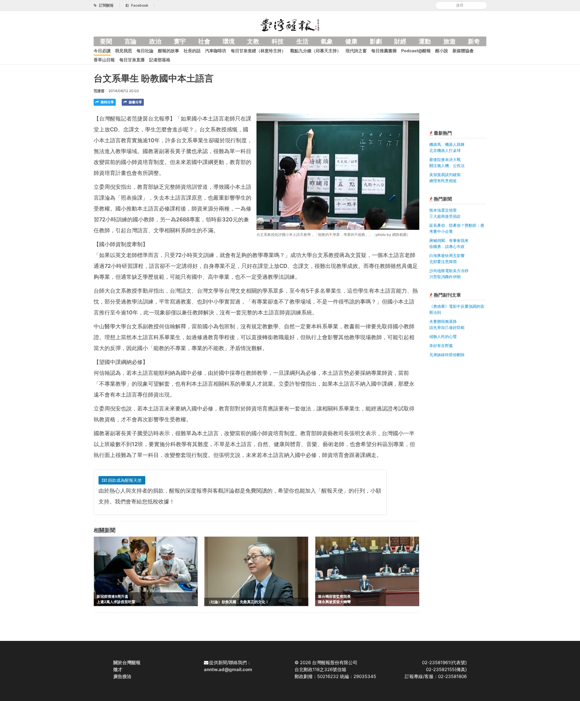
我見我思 (123, 50)
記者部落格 (159, 59)
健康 (351, 41)
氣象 (327, 41)
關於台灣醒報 (126, 662)
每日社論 (145, 50)
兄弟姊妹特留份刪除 (447, 354)
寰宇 (180, 41)
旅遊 (449, 41)
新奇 (474, 41)
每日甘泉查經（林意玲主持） (258, 50)
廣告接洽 (122, 676)
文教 (253, 41)
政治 (155, 41)
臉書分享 (135, 102)
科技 (278, 41)
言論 (130, 41)
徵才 (117, 669)
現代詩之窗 (356, 50)
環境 (229, 41)
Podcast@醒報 (416, 50)
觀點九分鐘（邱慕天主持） (315, 50)
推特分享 (107, 102)
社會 (204, 41)
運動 (425, 41)
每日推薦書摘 (384, 50)
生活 (302, 41)
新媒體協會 (463, 50)
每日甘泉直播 (132, 59)
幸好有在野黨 (441, 345)
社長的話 (192, 50)
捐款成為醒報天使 (124, 480)
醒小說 (441, 50)
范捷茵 (99, 90)
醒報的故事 (168, 50)
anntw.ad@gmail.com (228, 669)
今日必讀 (102, 50)
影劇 (376, 41)
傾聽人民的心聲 (443, 336)
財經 (400, 41)
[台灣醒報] (290, 24)
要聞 (106, 41)
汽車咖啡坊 (215, 50)
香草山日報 (104, 59)
